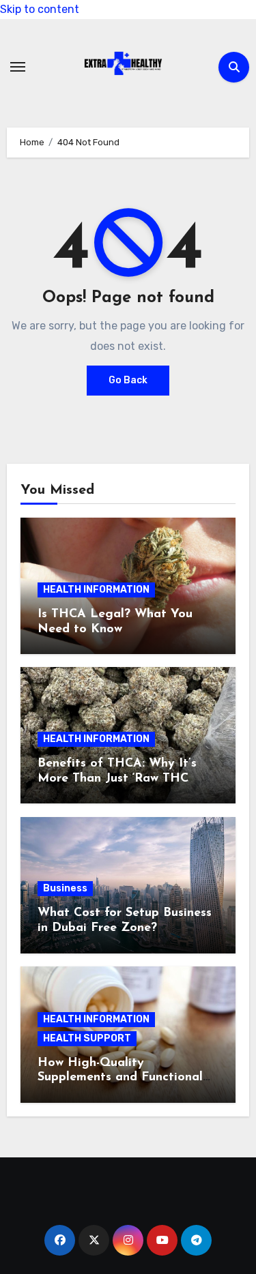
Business (65, 888)
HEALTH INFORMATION (96, 589)
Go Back (128, 380)
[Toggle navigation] (18, 67)
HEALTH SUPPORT (87, 1038)
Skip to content (39, 9)
